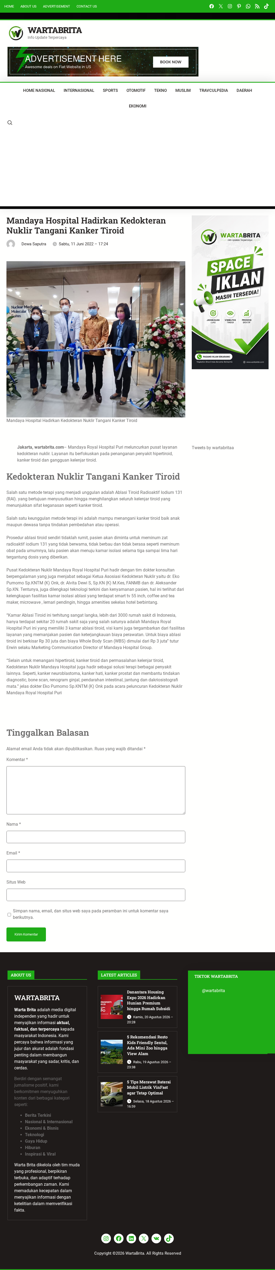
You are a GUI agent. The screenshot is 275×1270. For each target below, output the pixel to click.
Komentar (17, 759)
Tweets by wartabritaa (213, 447)
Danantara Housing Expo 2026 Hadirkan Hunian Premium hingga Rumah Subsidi (148, 1000)
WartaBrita (55, 30)
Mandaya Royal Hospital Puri (95, 447)
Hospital (131, 647)
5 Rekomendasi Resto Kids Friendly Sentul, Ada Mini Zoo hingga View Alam (147, 1045)
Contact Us (87, 6)
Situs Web (16, 882)
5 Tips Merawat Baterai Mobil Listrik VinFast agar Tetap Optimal (149, 1087)
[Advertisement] (137, 168)
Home (9, 6)
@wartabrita (213, 990)
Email (13, 853)
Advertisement (56, 6)
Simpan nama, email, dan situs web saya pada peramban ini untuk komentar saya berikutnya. (90, 914)
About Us (28, 6)
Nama (13, 824)
